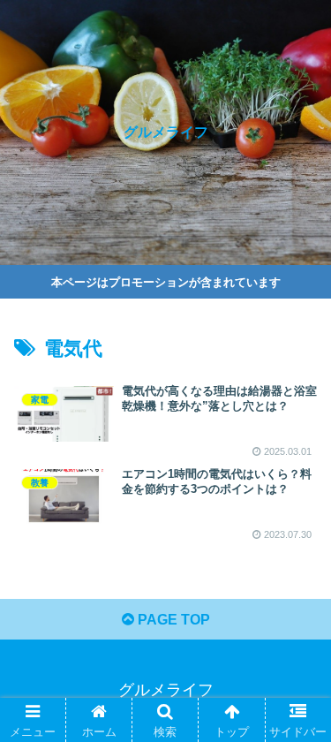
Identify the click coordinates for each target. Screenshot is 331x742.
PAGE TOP (172, 619)
